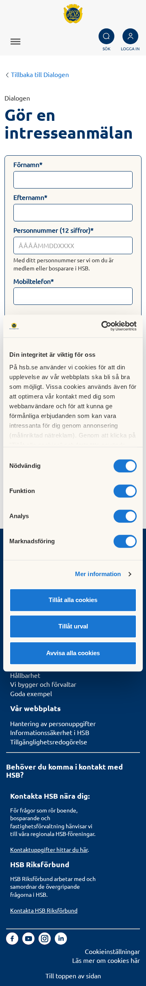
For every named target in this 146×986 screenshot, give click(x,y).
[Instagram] (45, 942)
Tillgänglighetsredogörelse (48, 741)
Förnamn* (28, 164)
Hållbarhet (25, 675)
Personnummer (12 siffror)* (53, 230)
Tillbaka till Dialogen (39, 74)
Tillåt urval (73, 626)
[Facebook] (13, 942)
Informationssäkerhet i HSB (49, 732)
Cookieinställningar (112, 951)
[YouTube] (29, 942)
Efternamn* (30, 197)
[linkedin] (61, 942)
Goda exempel (31, 693)
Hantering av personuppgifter (53, 723)
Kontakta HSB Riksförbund (43, 910)
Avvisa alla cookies (73, 652)
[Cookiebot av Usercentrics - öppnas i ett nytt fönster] (103, 326)
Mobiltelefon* (33, 281)
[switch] (125, 490)
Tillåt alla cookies (73, 599)
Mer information (98, 573)
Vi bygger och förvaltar (43, 684)
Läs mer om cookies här (106, 960)
